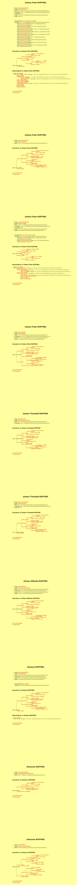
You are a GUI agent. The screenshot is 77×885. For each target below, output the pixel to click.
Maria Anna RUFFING (25, 78)
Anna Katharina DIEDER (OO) (38, 364)
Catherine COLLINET (31, 57)
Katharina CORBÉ (25, 60)
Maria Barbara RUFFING (25, 240)
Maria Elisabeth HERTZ (32, 164)
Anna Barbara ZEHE (40, 871)
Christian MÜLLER (30, 160)
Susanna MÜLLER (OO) (36, 161)
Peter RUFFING (23, 23)
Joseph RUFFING (21, 844)
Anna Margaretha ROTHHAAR (32, 360)
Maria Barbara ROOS (25, 275)
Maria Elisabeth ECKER (26, 278)
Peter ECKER (23, 274)
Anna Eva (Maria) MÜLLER (24, 846)
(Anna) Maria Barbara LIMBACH (29, 21)
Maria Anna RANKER (25, 271)
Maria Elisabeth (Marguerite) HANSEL (35, 156)
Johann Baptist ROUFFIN (23, 8)
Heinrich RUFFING (24, 237)
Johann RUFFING (24, 26)
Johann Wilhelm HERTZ (27, 356)
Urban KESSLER (39, 869)
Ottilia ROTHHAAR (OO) (41, 359)
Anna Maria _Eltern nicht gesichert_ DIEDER (32, 365)
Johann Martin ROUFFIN (27, 56)
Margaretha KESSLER (36, 870)
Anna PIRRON (29, 63)
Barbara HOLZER (22, 141)
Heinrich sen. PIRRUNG (37, 256)
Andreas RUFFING (24, 42)
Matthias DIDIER (30, 363)
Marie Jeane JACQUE (36, 55)
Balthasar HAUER (35, 520)
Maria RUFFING (23, 37)
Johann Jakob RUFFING (25, 29)
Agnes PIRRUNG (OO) (40, 62)
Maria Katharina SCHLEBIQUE (38, 154)
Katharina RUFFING (24, 45)
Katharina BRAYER (35, 64)
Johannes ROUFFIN (35, 151)
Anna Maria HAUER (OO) (37, 157)
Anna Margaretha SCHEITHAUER (25, 773)
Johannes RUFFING (25, 77)
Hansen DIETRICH (35, 362)
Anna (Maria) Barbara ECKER (28, 235)
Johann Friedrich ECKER (23, 273)
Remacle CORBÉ (30, 59)
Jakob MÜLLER (34, 159)
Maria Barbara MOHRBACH (23, 269)
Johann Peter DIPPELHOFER (23, 81)
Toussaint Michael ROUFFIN (38, 53)
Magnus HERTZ (34, 163)
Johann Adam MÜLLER (36, 867)
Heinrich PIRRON (35, 61)
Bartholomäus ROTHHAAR (41, 165)
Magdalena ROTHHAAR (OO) (41, 166)
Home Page (17, 92)
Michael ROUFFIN (30, 54)
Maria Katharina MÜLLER (27, 162)
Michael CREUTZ (35, 873)
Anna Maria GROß (22, 9)
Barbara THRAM (25, 876)
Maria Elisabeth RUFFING (25, 31)
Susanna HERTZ (22, 333)
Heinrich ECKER (24, 277)
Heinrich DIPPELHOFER (22, 83)
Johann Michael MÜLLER (27, 872)
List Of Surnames (18, 91)
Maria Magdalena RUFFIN (25, 34)
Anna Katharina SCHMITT (37, 874)
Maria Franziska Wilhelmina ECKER (28, 276)
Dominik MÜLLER (30, 868)
